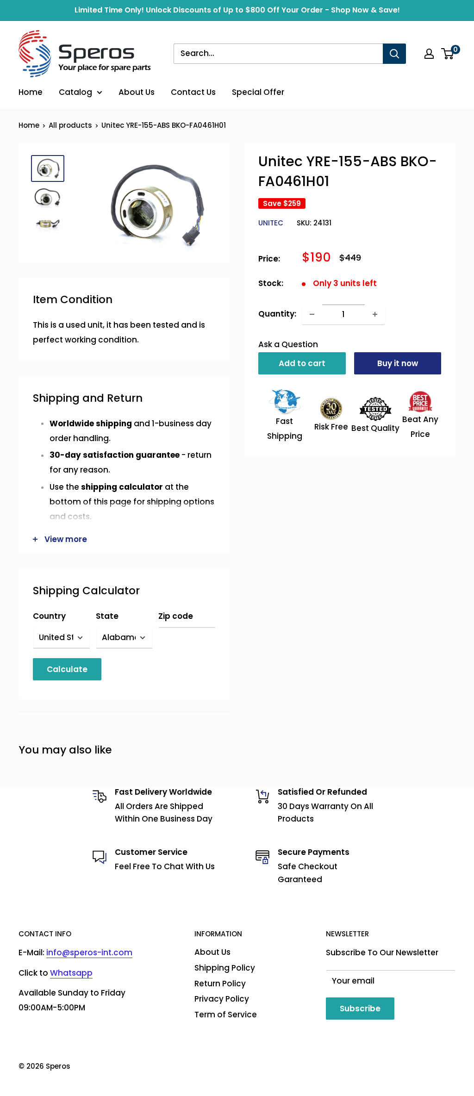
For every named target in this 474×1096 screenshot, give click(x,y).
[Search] (394, 54)
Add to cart (302, 363)
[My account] (429, 54)
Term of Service (225, 1014)
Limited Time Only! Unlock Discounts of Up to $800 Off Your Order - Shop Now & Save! (237, 10)
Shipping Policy (224, 967)
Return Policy (220, 983)
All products (70, 125)
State (107, 616)
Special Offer (258, 92)
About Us (136, 92)
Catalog (75, 92)
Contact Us (193, 92)
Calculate (67, 669)
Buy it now (397, 363)
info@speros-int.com (89, 952)
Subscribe (360, 1008)
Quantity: (277, 313)
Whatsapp (71, 972)
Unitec (270, 223)
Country (49, 616)
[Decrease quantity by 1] (312, 314)
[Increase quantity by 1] (375, 314)
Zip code (175, 616)
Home (31, 92)
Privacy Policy (221, 998)
